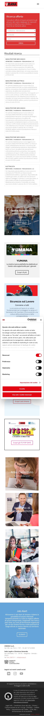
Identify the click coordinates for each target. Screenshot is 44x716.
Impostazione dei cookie (28, 382)
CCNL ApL (33, 709)
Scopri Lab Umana (22, 401)
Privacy (34, 705)
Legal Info (9, 705)
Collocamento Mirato (22, 581)
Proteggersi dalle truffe (22, 686)
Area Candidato (22, 472)
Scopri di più (22, 225)
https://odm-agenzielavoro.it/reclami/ (24, 701)
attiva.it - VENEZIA (35, 714)
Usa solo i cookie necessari (22, 395)
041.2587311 (11, 657)
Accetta (22, 389)
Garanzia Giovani (22, 545)
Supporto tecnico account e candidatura (21, 684)
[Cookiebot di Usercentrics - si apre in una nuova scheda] (27, 320)
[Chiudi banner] (41, 320)
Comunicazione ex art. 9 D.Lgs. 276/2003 (18, 707)
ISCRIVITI (22, 634)
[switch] (39, 361)
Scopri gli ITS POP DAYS (22, 443)
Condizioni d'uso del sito (22, 705)
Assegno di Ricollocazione (22, 509)
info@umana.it (21, 657)
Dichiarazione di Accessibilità (22, 711)
